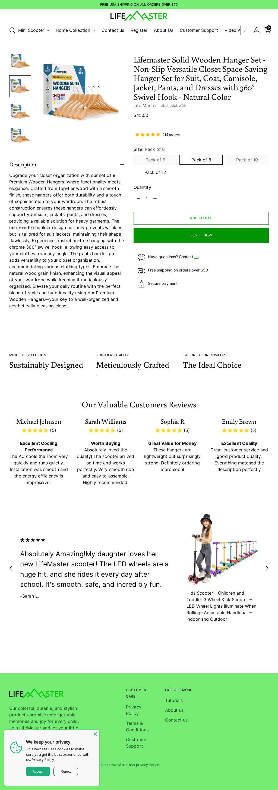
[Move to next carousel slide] (267, 568)
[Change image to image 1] (20, 61)
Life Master (145, 105)
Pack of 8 (201, 160)
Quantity (142, 187)
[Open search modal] (12, 30)
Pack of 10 (247, 160)
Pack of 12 (155, 172)
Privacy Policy (43, 759)
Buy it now (201, 235)
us (196, 256)
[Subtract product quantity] (139, 198)
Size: (149, 149)
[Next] (245, 30)
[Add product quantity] (155, 198)
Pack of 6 (155, 160)
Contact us (176, 720)
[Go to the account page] (254, 30)
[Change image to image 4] (20, 136)
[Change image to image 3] (20, 111)
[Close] (95, 734)
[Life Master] (139, 15)
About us (174, 710)
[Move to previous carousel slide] (11, 568)
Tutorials (174, 700)
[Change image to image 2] (20, 86)
